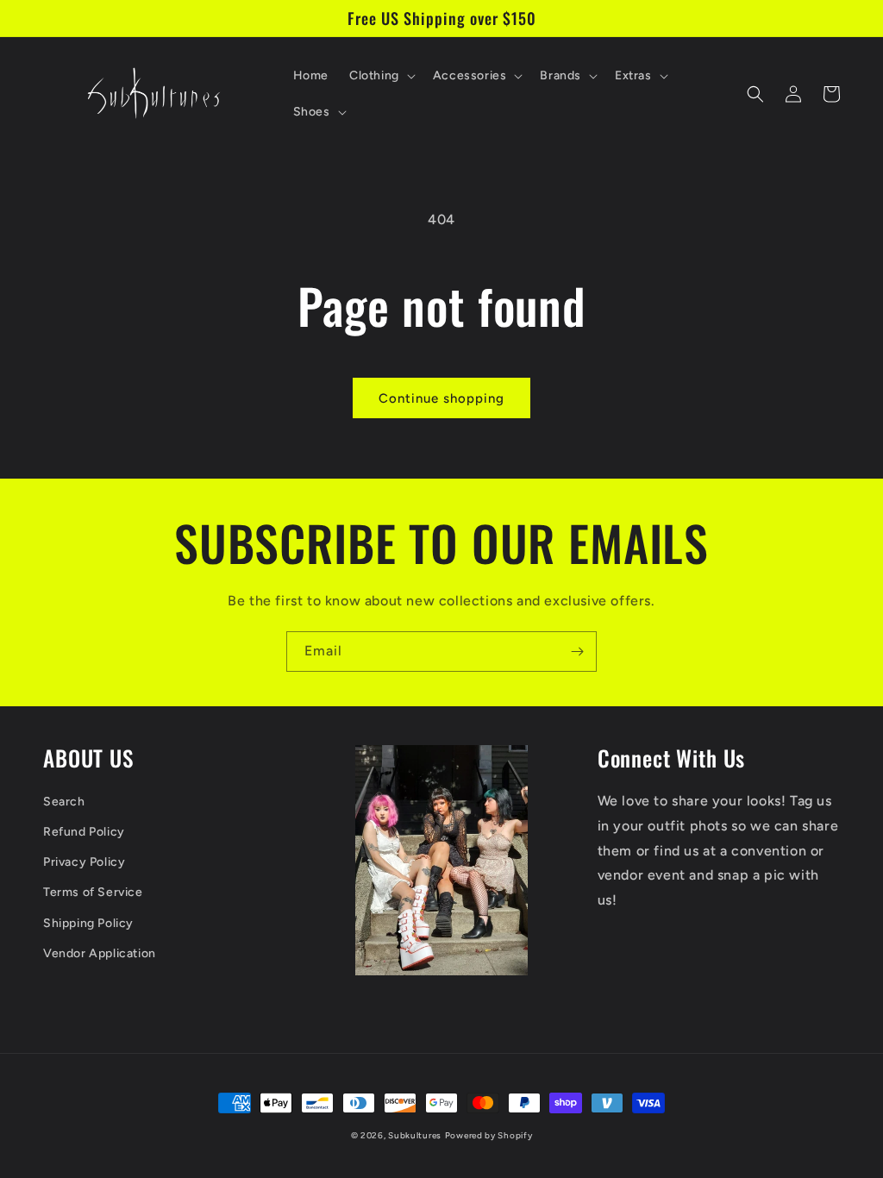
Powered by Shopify (489, 1135)
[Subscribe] (577, 651)
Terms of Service (93, 892)
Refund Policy (84, 831)
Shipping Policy (88, 923)
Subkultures (415, 1135)
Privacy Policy (84, 862)
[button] (381, 76)
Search (64, 801)
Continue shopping (441, 398)
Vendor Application (99, 953)
